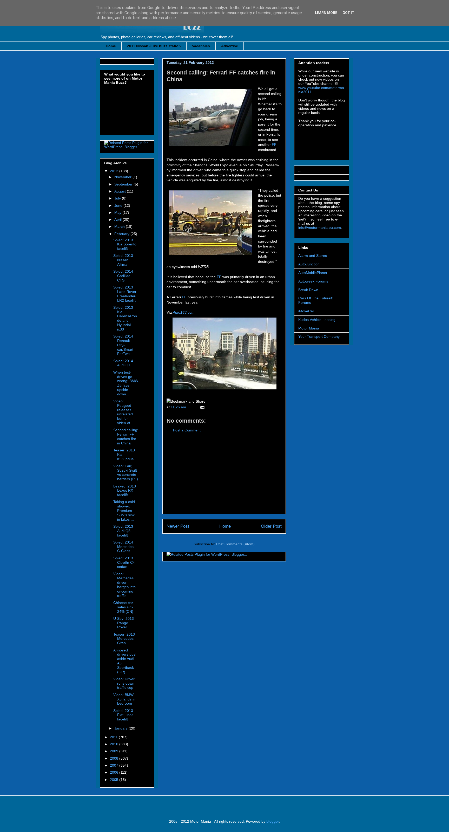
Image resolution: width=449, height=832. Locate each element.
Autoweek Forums (313, 281)
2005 (114, 780)
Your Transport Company (319, 336)
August (120, 191)
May (118, 212)
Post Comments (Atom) (235, 544)
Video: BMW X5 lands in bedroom (124, 699)
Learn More (326, 13)
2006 (114, 772)
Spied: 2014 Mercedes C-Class (123, 546)
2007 (114, 765)
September (124, 184)
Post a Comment (187, 430)
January (121, 728)
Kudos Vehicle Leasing (316, 320)
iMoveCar (306, 311)
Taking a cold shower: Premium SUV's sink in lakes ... (124, 510)
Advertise (229, 46)
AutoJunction (309, 264)
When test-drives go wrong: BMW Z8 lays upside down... (125, 383)
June (118, 205)
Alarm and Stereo (312, 255)
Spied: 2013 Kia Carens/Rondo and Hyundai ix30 (125, 318)
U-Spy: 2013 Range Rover (123, 622)
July (118, 198)
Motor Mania (308, 328)
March (120, 226)
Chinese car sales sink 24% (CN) (123, 607)
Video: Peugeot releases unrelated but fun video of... (123, 412)
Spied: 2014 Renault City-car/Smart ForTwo (123, 345)
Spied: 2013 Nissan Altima (123, 259)
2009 (114, 751)
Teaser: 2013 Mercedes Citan (124, 638)
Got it (348, 13)
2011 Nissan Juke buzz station (154, 46)
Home (111, 46)
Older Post (271, 526)
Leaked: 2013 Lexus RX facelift (124, 490)
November (123, 177)
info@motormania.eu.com (319, 227)
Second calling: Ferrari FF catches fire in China (125, 436)
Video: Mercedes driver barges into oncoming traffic (124, 585)
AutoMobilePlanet (312, 273)
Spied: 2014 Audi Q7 (123, 363)
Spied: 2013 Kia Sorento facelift (124, 244)
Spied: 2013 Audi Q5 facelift (123, 530)
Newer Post (178, 526)
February (122, 234)
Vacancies (201, 46)
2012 (114, 171)
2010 (114, 744)
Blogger (272, 821)
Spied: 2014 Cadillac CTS (123, 275)
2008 (114, 758)
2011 (114, 737)
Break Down (308, 290)
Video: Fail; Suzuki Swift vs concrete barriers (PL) (125, 472)
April (118, 219)
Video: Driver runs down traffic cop (124, 683)
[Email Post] (201, 407)
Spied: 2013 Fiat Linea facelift (123, 715)
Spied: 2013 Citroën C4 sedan (124, 562)
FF (274, 144)
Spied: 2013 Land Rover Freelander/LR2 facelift (124, 293)
